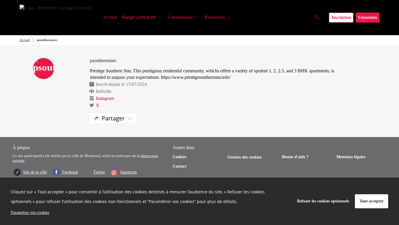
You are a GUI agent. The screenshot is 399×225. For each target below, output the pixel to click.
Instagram (105, 98)
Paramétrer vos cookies (30, 212)
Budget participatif (139, 17)
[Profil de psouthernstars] (57, 69)
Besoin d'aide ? (295, 157)
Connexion (367, 17)
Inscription (341, 17)
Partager (113, 118)
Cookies (179, 157)
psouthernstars (47, 40)
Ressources (214, 17)
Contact (180, 166)
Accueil (110, 17)
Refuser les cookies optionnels (323, 201)
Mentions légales (350, 157)
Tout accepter (372, 201)
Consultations (180, 17)
